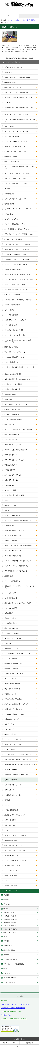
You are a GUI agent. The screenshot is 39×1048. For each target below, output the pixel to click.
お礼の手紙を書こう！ (11, 623)
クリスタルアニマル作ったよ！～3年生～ (17, 173)
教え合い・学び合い (10, 734)
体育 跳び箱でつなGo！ (12, 434)
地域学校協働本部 (9, 950)
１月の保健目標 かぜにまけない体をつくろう (19, 300)
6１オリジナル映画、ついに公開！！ (16, 151)
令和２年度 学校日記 (10, 932)
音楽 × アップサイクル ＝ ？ (15, 161)
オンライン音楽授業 (10, 658)
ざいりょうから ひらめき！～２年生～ (17, 131)
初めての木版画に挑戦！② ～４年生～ (16, 183)
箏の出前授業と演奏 (10, 840)
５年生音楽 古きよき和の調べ (14, 330)
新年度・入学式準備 (10, 886)
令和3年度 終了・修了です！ (14, 67)
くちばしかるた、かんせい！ (13, 795)
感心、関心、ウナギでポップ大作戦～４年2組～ (19, 234)
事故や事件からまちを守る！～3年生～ (16, 352)
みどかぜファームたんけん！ (13, 638)
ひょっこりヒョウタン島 (12, 689)
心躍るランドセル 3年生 (12, 409)
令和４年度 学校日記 (10, 926)
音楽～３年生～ (9, 126)
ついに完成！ (8, 72)
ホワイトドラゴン (10, 678)
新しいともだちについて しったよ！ (16, 704)
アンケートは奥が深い (11, 769)
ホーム (10, 16)
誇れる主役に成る (10, 424)
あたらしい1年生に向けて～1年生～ (15, 284)
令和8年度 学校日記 (10, 912)
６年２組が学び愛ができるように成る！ (17, 404)
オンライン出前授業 (10, 608)
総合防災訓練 (8, 576)
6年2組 (6, 500)
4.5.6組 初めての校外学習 (13, 239)
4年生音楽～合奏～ (10, 82)
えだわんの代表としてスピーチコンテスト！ (18, 754)
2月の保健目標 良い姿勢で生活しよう (16, 229)
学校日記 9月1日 (10, 694)
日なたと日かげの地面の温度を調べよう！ (17, 520)
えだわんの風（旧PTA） (11, 959)
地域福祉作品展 (9, 204)
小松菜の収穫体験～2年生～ (13, 362)
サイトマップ (19, 1046)
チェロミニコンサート (11, 485)
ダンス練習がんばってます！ (13, 556)
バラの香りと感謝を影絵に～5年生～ (16, 254)
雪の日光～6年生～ (10, 394)
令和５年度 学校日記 (10, 922)
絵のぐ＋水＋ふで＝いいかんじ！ (15, 845)
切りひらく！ (8, 830)
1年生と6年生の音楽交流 (12, 389)
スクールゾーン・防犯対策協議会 (14, 964)
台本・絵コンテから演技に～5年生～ (16, 178)
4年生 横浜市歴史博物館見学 (14, 419)
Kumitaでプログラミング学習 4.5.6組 (16, 146)
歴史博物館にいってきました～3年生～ (16, 259)
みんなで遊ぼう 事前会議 (12, 475)
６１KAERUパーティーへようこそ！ (15, 320)
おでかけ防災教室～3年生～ (13, 269)
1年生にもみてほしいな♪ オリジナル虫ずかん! (18, 545)
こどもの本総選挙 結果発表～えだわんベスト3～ (19, 120)
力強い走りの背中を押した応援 (14, 495)
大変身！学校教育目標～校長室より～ (16, 289)
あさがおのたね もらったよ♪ (13, 865)
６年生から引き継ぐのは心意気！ (15, 530)
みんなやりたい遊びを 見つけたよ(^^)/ (17, 274)
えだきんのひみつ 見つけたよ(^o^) (15, 860)
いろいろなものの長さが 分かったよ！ (17, 774)
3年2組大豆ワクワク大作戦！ (13, 699)
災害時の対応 (8, 945)
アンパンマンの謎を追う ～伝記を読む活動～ (19, 429)
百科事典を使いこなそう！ (12, 444)
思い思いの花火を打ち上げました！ (15, 815)
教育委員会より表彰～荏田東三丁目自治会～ (18, 97)
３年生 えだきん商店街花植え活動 (15, 450)
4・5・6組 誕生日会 (11, 315)
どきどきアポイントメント (12, 550)
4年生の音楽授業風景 (11, 810)
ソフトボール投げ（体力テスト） (15, 850)
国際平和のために (10, 825)
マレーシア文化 (9, 729)
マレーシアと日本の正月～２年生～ (15, 264)
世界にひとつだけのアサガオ (13, 744)
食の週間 (7, 189)
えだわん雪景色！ (10, 310)
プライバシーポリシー (10, 1043)
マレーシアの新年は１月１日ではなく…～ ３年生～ (19, 167)
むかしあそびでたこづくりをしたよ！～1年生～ (19, 279)
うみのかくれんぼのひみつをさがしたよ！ (17, 561)
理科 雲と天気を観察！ (12, 628)
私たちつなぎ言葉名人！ (12, 875)
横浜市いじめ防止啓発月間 (12, 374)
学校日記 (16, 20)
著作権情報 (29, 1043)
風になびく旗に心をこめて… (13, 535)
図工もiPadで (8, 643)
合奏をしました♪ (9, 790)
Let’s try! (7, 805)
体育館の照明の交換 (10, 156)
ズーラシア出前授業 (10, 540)
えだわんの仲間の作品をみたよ (14, 357)
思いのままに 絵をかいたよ (13, 633)
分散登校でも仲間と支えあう (13, 663)
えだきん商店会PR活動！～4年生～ (15, 141)
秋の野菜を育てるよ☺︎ (11, 455)
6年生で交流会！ (9, 749)
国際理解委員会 (9, 194)
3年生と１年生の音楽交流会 (13, 384)
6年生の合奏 (8, 399)
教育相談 (6, 941)
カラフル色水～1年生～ (11, 136)
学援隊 (6, 968)
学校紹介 (6, 895)
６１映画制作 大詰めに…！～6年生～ (16, 249)
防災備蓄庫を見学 (10, 525)
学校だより (7, 904)
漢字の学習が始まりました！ (13, 648)
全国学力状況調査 (10, 820)
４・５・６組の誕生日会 (12, 581)
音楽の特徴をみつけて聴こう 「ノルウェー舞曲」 (19, 587)
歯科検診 (7, 800)
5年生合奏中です (9, 470)
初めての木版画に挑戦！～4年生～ (15, 224)
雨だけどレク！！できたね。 (13, 709)
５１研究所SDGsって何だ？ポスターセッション (19, 764)
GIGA (5, 936)
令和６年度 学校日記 (10, 919)
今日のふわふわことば (11, 719)
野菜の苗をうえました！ (12, 855)
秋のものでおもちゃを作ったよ (14, 460)
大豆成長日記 (8, 613)
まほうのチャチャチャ (11, 439)
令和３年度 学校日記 (28, 20)
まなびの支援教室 (9, 982)
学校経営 (6, 899)
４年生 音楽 (8, 214)
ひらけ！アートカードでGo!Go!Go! (15, 835)
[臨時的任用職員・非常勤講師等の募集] (10, 1031)
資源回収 (6, 954)
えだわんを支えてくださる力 (13, 673)
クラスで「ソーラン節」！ (12, 739)
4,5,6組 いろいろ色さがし (13, 414)
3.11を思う (7, 102)
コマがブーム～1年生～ (11, 219)
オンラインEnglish (10, 593)
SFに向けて (8, 510)
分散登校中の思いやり (11, 668)
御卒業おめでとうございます (13, 87)
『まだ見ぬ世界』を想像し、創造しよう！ (17, 759)
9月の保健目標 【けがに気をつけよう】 (17, 653)
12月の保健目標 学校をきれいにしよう (17, 379)
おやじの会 (7, 973)
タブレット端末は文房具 (12, 515)
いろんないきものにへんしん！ (14, 714)
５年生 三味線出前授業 (12, 305)
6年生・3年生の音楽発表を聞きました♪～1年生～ (19, 368)
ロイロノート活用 (10, 490)
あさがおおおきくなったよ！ (13, 785)
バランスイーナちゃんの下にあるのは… (17, 566)
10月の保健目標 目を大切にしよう (15, 571)
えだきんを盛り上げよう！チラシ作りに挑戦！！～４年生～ (17, 341)
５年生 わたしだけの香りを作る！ (15, 335)
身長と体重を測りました (12, 480)
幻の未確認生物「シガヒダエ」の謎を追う (17, 244)
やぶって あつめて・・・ (12, 505)
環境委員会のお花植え (11, 347)
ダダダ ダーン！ (10, 724)
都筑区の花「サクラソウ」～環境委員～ (17, 114)
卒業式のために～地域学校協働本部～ (16, 92)
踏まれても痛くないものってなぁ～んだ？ (17, 603)
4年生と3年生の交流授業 (12, 683)
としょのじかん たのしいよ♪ (13, 870)
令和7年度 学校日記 (10, 916)
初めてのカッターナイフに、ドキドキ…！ (17, 209)
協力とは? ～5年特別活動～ (13, 295)
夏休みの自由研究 (10, 618)
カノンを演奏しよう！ (11, 598)
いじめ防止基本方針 (10, 978)
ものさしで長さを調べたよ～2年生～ (16, 199)
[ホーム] (19, 5)
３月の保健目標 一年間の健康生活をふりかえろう (19, 108)
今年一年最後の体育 (10, 325)
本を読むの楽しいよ (10, 465)
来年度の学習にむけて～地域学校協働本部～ (18, 77)
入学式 (6, 880)
